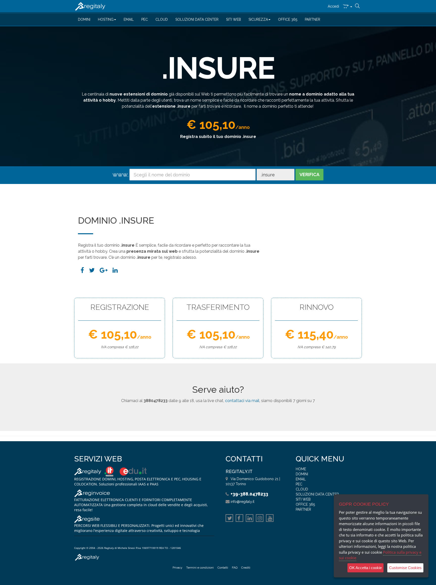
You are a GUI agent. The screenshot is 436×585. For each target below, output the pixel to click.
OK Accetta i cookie (365, 568)
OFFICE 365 (287, 19)
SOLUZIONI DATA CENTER (197, 19)
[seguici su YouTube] (270, 519)
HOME (301, 469)
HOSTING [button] (106, 19)
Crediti (245, 567)
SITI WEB (233, 19)
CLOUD (161, 19)
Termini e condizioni (200, 567)
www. (120, 174)
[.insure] (115, 270)
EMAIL (129, 19)
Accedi (333, 6)
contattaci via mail (242, 400)
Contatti (222, 567)
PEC (144, 19)
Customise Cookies (405, 568)
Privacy (177, 567)
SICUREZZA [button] (258, 19)
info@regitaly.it (242, 502)
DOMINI (84, 19)
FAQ (234, 567)
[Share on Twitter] (92, 270)
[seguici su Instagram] (259, 519)
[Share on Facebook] (82, 270)
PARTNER (312, 19)
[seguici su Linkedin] (249, 519)
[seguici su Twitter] (229, 519)
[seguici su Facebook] (239, 519)
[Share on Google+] (103, 270)
